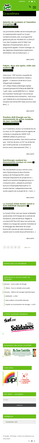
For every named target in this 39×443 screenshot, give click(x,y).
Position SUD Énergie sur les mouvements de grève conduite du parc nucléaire (18, 119)
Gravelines (11, 13)
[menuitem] (22, 1)
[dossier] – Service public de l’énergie (15, 284)
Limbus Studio (6, 438)
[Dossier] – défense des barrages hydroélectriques (19, 292)
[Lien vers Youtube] (32, 1)
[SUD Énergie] (16, 7)
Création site (21, 436)
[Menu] (33, 7)
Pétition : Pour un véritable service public (17, 288)
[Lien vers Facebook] (29, 1)
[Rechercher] (29, 7)
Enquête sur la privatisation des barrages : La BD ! (20, 304)
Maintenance (29, 436)
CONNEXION (22, 1)
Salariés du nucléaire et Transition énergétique (19, 23)
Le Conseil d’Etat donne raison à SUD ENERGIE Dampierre (18, 205)
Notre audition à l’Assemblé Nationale (17, 300)
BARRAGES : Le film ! (11, 296)
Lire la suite (30, 59)
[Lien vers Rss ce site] (34, 1)
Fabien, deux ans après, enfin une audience (19, 67)
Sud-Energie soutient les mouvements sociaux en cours (18, 161)
